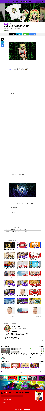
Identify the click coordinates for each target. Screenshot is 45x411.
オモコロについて (28, 392)
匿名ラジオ (15, 400)
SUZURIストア (11, 69)
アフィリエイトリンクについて (18, 406)
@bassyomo (15, 331)
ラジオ (9, 392)
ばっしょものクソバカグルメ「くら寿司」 (12, 338)
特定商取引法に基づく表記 (33, 406)
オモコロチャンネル (9, 399)
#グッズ (13, 23)
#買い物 (16, 23)
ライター (30, 1)
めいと (12, 371)
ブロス (4, 2)
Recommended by (36, 317)
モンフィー (25, 400)
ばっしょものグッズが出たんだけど (11, 337)
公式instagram (4, 402)
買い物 (13, 1)
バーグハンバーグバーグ (20, 409)
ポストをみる (3, 39)
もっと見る (42, 346)
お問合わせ (5, 406)
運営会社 (40, 406)
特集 (1, 392)
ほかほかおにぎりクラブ (23, 1)
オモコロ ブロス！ (24, 386)
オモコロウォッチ (10, 400)
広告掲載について (10, 406)
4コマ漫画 (5, 392)
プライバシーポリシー (26, 406)
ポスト (13, 34)
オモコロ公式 (4, 399)
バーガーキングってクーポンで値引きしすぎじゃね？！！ (15, 334)
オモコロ (16, 1)
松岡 (21, 372)
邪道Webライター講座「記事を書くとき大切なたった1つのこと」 (16, 333)
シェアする (26, 34)
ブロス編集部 (3, 358)
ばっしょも (7, 30)
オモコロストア (4, 403)
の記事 (5, 346)
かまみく (21, 400)
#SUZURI (10, 23)
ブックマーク (19, 34)
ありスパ (18, 400)
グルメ (9, 1)
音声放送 (28, 400)
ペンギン (42, 371)
